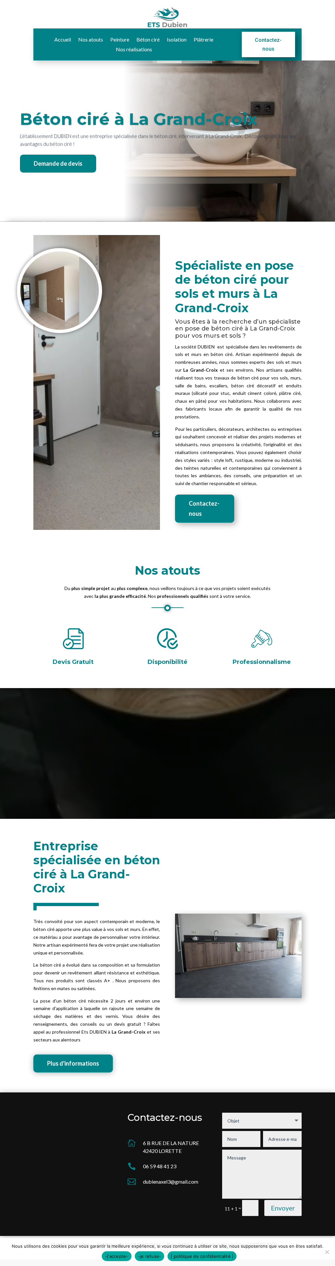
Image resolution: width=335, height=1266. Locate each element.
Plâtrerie (203, 39)
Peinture (119, 39)
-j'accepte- (116, 1256)
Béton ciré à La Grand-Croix (138, 119)
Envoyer (283, 1208)
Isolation (176, 39)
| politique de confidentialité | (202, 1256)
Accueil (62, 39)
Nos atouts (90, 39)
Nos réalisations (134, 49)
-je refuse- (149, 1256)
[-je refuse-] (327, 1252)
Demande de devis (58, 163)
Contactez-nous (268, 44)
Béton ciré (148, 39)
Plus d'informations (73, 1063)
